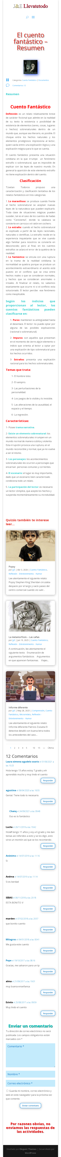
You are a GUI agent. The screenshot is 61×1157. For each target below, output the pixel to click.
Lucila (9, 827)
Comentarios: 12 (19, 85)
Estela (9, 1002)
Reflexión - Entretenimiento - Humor (25, 573)
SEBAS (9, 897)
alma (9, 981)
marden (10, 918)
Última (51, 747)
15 (39, 747)
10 (34, 747)
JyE (13, 569)
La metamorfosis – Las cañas (24, 637)
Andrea (10, 876)
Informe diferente (18, 707)
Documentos (43, 80)
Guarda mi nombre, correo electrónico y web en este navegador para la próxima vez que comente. (29, 1094)
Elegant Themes (28, 1149)
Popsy (12, 566)
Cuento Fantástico (29, 80)
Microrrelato (25, 714)
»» (44, 747)
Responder (48, 780)
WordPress (30, 1153)
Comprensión (38, 710)
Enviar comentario (30, 1105)
